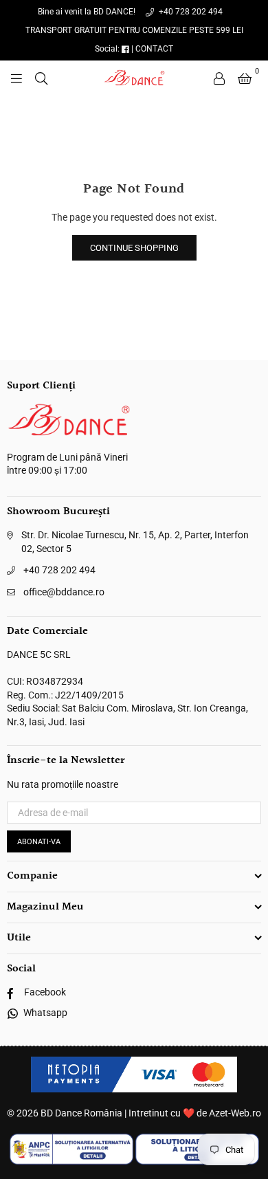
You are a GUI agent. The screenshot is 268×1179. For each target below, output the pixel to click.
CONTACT (154, 49)
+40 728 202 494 (190, 11)
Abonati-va (38, 841)
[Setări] (219, 77)
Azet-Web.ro (235, 1113)
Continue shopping (134, 248)
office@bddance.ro (63, 591)
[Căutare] (41, 77)
